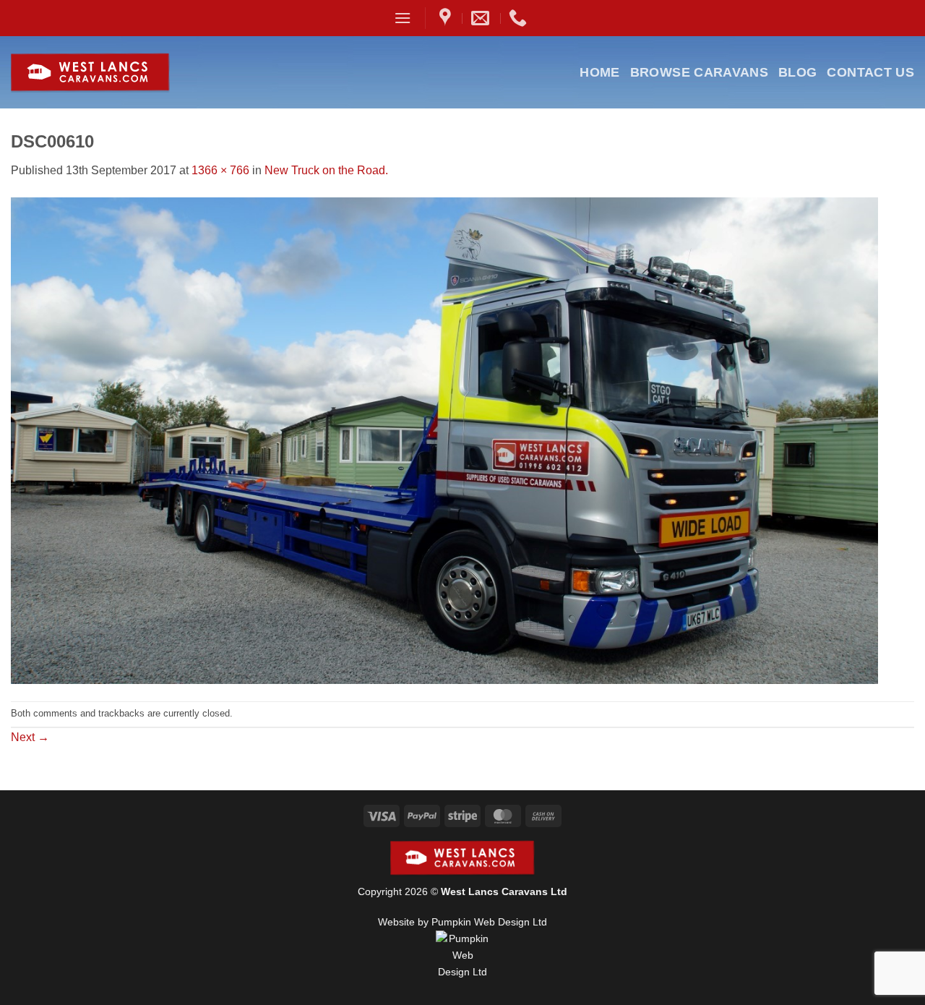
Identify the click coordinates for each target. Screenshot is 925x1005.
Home (599, 72)
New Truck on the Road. (326, 170)
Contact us (870, 72)
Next (30, 737)
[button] (402, 18)
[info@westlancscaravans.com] (482, 18)
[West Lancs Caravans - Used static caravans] (125, 73)
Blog (797, 72)
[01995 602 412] (519, 18)
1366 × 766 (220, 170)
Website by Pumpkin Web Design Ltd (462, 922)
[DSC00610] (444, 439)
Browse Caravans (699, 72)
